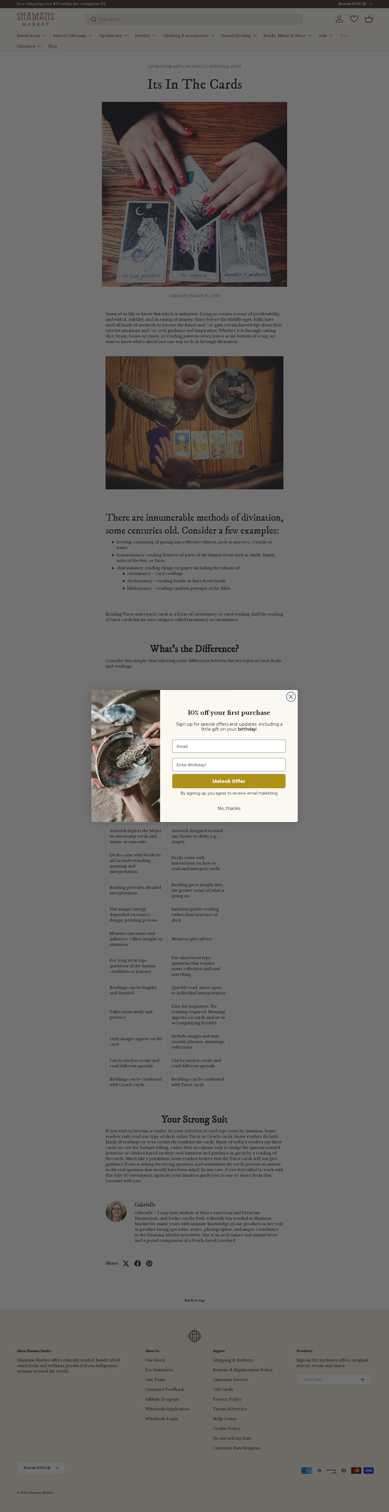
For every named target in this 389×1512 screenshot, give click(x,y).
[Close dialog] (291, 696)
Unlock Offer (229, 781)
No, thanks (229, 808)
